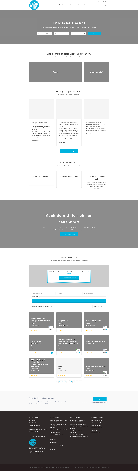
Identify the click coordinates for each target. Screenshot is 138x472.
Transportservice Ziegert (34, 431)
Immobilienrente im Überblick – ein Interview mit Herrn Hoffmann (41, 127)
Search (94, 33)
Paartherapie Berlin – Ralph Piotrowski (58, 429)
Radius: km (35, 296)
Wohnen (40, 124)
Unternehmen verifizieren (96, 432)
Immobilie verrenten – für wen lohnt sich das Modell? (95, 125)
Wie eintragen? (81, 5)
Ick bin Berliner (32, 420)
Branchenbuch (71, 5)
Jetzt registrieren (100, 399)
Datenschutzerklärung (89, 467)
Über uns (91, 5)
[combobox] (78, 33)
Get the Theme (53, 442)
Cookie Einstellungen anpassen (102, 467)
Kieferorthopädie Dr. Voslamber (57, 434)
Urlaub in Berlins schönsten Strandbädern (76, 431)
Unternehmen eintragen (101, 5)
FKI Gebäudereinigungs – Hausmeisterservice (35, 425)
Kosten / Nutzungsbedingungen (57, 445)
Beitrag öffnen (35, 140)
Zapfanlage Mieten (33, 422)
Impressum (80, 467)
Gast (98, 1)
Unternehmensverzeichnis (96, 427)
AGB (75, 467)
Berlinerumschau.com (34, 447)
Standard (69, 122)
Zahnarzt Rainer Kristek (55, 432)
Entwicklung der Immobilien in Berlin (68, 125)
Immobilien (40, 122)
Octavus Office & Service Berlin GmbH (38, 429)
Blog (63, 5)
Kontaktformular (94, 430)
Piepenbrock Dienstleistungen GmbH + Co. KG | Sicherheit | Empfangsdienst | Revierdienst (58, 425)
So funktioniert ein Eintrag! (69, 234)
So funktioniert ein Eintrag (96, 420)
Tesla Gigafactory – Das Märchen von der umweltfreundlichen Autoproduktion (79, 435)
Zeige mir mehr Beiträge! (69, 151)
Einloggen (105, 1)
